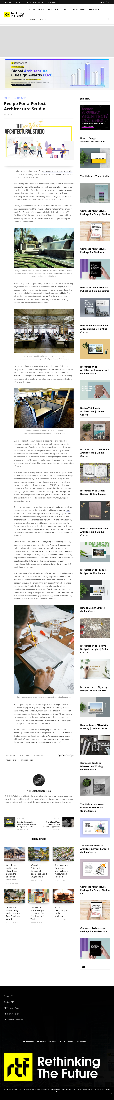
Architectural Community (15, 98)
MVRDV (54, 485)
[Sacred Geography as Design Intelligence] (63, 896)
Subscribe (52, 2)
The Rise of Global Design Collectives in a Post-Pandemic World (38, 913)
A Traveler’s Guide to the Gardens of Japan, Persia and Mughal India (39, 871)
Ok (58, 1096)
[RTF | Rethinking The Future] (15, 15)
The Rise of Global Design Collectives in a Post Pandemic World (13, 913)
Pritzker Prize (50, 212)
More (42, 19)
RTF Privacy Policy (11, 1014)
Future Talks (79, 9)
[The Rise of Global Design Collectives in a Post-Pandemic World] (38, 896)
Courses (65, 9)
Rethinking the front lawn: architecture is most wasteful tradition (61, 871)
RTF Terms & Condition (13, 1019)
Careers (7, 2)
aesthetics (58, 171)
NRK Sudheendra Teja (39, 790)
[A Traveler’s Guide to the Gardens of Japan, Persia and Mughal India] (38, 854)
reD (68, 510)
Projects (93, 9)
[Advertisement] (57, 41)
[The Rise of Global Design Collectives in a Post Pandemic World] (14, 896)
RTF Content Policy (11, 1008)
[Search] (108, 19)
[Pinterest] (72, 755)
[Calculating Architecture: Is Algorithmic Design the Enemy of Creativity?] (14, 854)
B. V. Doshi (24, 756)
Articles (52, 9)
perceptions (48, 171)
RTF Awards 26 (35, 9)
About (18, 2)
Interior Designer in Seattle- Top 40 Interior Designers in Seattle (26, 824)
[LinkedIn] (68, 755)
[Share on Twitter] (64, 755)
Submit (32, 19)
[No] (111, 1093)
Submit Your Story (34, 2)
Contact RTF (9, 1002)
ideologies (68, 171)
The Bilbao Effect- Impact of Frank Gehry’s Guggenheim (51, 824)
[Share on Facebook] (60, 755)
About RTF (8, 996)
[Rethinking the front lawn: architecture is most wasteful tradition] (63, 854)
